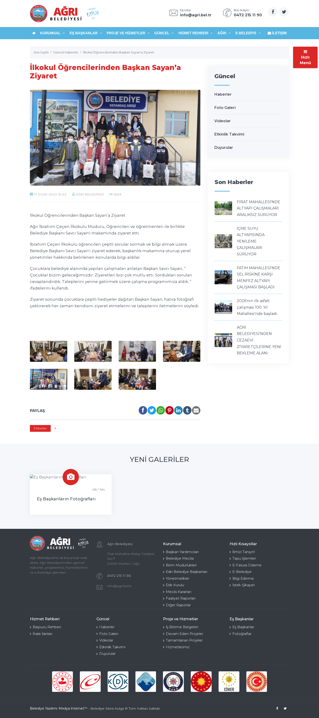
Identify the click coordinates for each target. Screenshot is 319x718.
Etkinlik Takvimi (229, 134)
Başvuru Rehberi (47, 627)
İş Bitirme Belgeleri (182, 627)
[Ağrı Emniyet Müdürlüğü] (173, 681)
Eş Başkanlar (84, 33)
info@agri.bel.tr (119, 586)
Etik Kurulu (175, 585)
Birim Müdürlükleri (181, 565)
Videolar (222, 121)
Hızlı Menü (305, 60)
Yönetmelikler (177, 578)
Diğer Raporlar (178, 605)
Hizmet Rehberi (193, 33)
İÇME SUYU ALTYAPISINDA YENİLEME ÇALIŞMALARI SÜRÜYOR (251, 241)
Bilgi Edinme (243, 578)
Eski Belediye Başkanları (186, 571)
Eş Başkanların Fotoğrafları (66, 499)
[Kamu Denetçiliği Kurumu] (118, 681)
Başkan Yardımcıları (182, 552)
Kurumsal (50, 33)
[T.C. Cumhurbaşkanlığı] (201, 681)
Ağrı (222, 33)
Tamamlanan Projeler (184, 640)
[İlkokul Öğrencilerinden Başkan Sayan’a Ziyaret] (48, 351)
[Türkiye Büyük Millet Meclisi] (256, 681)
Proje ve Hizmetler (126, 33)
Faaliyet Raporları (180, 598)
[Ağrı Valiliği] (145, 681)
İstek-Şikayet (243, 585)
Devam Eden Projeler (184, 633)
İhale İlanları (42, 633)
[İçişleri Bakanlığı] (62, 681)
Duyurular (223, 147)
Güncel (162, 33)
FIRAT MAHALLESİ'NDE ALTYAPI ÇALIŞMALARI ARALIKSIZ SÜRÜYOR (258, 208)
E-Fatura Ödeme (247, 565)
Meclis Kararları (178, 591)
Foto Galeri (225, 107)
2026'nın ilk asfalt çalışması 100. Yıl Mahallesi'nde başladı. (257, 307)
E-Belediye (246, 33)
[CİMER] (229, 681)
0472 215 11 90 (119, 576)
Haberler (223, 94)
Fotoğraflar (242, 633)
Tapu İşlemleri (244, 558)
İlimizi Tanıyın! (243, 552)
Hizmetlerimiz (178, 647)
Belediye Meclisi (180, 558)
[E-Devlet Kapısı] (90, 681)
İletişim (279, 33)
